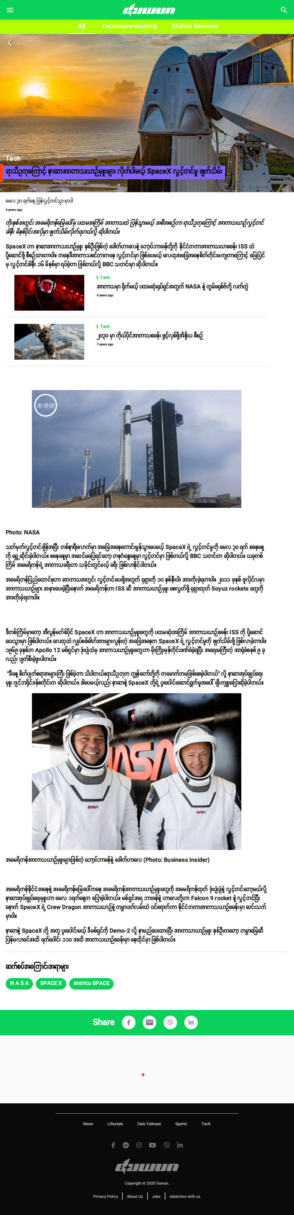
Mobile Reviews (195, 26)
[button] (19, 984)
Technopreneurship (130, 26)
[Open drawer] (10, 10)
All (82, 26)
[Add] (129, 1022)
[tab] (82, 27)
